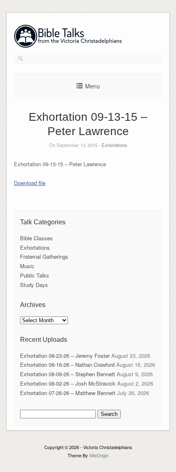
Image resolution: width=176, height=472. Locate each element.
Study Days (34, 285)
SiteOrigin (98, 455)
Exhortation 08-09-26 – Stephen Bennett (67, 374)
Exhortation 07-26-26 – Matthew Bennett (67, 393)
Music (27, 266)
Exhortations (114, 145)
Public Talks (34, 275)
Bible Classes (36, 238)
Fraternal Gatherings (44, 256)
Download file (29, 183)
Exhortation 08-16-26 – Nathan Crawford (67, 364)
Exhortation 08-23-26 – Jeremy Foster (65, 355)
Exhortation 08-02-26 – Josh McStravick (67, 383)
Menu (92, 86)
